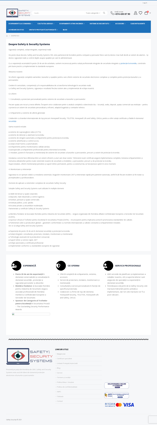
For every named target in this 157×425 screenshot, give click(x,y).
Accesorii (119, 24)
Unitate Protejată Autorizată (42, 30)
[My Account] (135, 13)
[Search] (104, 13)
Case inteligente (138, 24)
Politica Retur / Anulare (65, 382)
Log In (145, 3)
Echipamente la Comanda (20, 24)
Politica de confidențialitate (67, 387)
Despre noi (61, 354)
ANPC (59, 392)
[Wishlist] (141, 13)
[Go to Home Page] (7, 35)
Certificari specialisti (64, 358)
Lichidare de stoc (16, 30)
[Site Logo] (18, 13)
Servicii (59, 373)
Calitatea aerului (45, 24)
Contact (60, 401)
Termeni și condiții (63, 377)
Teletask (60, 396)
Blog (65, 30)
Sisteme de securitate (99, 24)
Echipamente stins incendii (71, 24)
